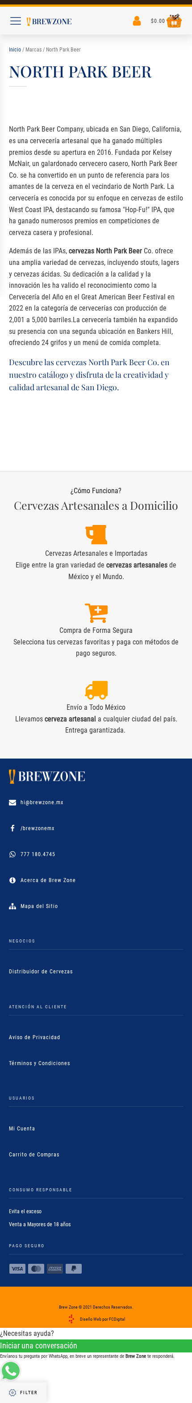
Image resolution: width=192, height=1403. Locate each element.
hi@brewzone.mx (42, 802)
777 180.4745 (38, 854)
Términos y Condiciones (39, 1063)
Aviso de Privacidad (34, 1037)
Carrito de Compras (34, 1154)
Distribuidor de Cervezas (41, 971)
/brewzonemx (37, 828)
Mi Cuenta (22, 1129)
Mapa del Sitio (39, 906)
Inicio (15, 50)
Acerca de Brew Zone (48, 880)
